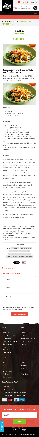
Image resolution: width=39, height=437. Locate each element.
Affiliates (6, 350)
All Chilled (24, 374)
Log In (24, 2)
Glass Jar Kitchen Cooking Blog (14, 395)
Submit (20, 422)
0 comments (19, 244)
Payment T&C (26, 335)
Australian (15, 248)
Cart (34, 2)
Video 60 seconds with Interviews (15, 392)
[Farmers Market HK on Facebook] (15, 430)
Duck (5, 368)
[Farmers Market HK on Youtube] (19, 430)
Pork (4, 365)
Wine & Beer (7, 371)
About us (6, 332)
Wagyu (23, 368)
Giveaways (7, 338)
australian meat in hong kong (19, 251)
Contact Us (7, 352)
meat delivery (25, 253)
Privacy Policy (26, 341)
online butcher (12, 256)
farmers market (14, 253)
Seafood (24, 365)
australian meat (26, 248)
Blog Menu (18, 39)
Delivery (24, 332)
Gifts (22, 371)
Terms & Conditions (28, 338)
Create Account (27, 2)
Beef (5, 362)
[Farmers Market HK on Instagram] (24, 430)
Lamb (23, 362)
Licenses (24, 344)
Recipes (12, 21)
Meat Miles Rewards (10, 341)
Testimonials (7, 344)
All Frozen (6, 374)
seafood (29, 256)
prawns (21, 256)
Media (5, 347)
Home (4, 21)
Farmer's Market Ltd (9, 434)
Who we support (9, 335)
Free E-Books (8, 389)
